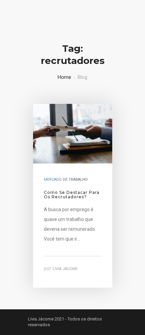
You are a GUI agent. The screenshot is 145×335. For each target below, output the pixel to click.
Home (64, 77)
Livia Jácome (65, 269)
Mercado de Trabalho (66, 179)
